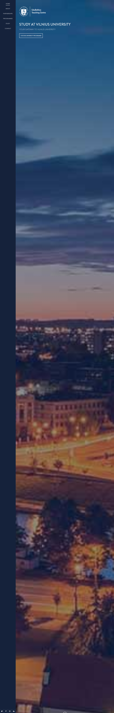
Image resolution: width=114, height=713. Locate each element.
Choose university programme (31, 36)
